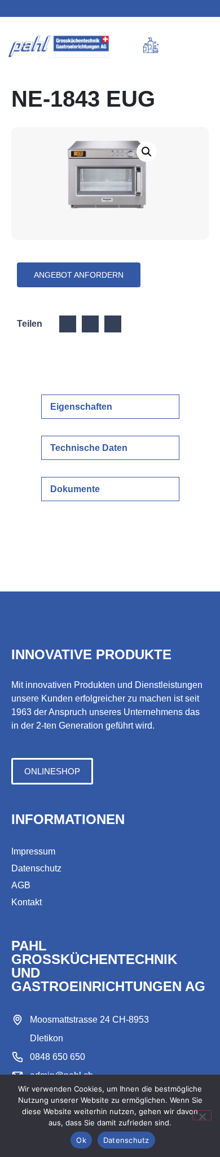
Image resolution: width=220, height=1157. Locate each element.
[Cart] (172, 47)
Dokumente (75, 489)
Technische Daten (88, 448)
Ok (81, 1140)
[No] (202, 1115)
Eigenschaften (81, 406)
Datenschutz (126, 1140)
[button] (195, 46)
